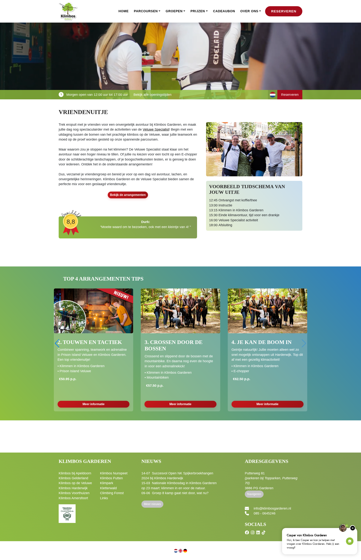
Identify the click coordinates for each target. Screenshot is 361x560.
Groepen (174, 11)
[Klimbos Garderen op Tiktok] (264, 532)
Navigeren (254, 494)
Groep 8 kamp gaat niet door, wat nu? (180, 493)
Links (104, 498)
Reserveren (283, 11)
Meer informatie (93, 395)
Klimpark (106, 483)
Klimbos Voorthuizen (74, 493)
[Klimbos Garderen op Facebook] (247, 532)
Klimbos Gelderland (73, 478)
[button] (303, 343)
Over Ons (249, 11)
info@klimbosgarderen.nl (272, 508)
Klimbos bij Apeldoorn (75, 473)
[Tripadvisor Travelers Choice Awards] (67, 511)
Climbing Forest (112, 493)
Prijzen (197, 11)
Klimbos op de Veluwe (75, 483)
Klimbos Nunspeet (113, 473)
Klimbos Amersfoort (73, 498)
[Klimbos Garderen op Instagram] (253, 532)
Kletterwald (108, 488)
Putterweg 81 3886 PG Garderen (271, 480)
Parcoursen (146, 11)
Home (123, 11)
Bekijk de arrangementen (128, 194)
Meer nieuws (152, 504)
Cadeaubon (224, 11)
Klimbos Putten (111, 478)
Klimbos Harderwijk (73, 488)
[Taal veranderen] (272, 94)
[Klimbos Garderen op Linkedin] (258, 532)
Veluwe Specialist (156, 129)
